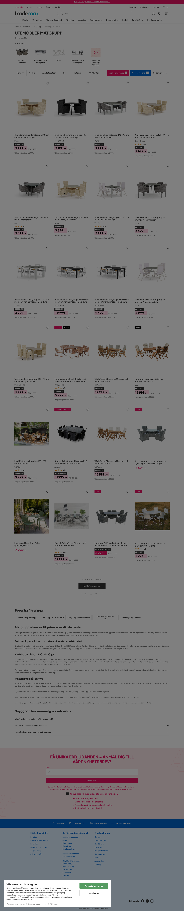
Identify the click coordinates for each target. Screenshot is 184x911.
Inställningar (94, 893)
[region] (57, 893)
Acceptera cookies (94, 886)
